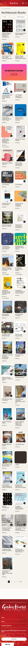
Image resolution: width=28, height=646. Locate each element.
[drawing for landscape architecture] (21, 217)
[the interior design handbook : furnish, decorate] (21, 520)
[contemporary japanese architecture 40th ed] (21, 392)
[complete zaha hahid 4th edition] (7, 542)
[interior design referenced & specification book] (21, 49)
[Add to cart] (11, 30)
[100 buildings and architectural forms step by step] (7, 88)
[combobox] (14, 6)
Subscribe (14, 639)
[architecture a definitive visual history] (21, 239)
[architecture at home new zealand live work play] (7, 563)
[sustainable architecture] (7, 307)
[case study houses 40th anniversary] (21, 156)
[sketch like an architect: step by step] (7, 370)
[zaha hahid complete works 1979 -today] (7, 110)
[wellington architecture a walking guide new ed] (7, 283)
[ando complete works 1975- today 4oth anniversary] (21, 414)
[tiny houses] (7, 177)
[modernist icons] (21, 370)
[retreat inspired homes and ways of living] (7, 260)
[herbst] (21, 457)
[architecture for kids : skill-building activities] (7, 49)
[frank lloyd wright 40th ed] (7, 156)
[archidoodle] (21, 177)
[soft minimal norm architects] (7, 392)
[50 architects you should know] (7, 457)
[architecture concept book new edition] (7, 239)
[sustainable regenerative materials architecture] (7, 132)
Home (2, 8)
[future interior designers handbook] (21, 196)
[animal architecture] (7, 499)
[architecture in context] (21, 347)
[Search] (25, 6)
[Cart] (26, 3)
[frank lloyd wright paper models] (21, 26)
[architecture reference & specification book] (21, 477)
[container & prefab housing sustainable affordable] (7, 347)
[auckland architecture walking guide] (21, 499)
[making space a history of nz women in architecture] (7, 26)
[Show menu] (1, 3)
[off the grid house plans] (21, 327)
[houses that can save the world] (7, 217)
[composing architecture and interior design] (21, 283)
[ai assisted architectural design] (21, 260)
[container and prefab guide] (7, 327)
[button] (7, 644)
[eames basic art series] (7, 437)
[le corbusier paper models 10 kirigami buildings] (7, 477)
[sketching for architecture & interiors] (21, 110)
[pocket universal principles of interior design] (7, 520)
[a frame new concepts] (21, 307)
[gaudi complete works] (7, 414)
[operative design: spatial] (21, 132)
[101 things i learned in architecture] (21, 88)
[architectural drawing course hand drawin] (21, 542)
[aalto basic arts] (21, 437)
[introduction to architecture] (7, 196)
